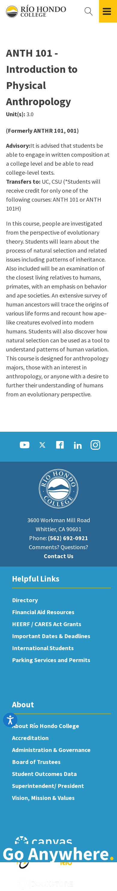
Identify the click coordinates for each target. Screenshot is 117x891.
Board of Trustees (36, 761)
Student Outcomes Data (44, 773)
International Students (43, 648)
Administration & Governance (51, 749)
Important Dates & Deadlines (51, 636)
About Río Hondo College (45, 726)
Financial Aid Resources (43, 612)
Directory (25, 600)
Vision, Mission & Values (43, 797)
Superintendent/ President (48, 785)
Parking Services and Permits (51, 660)
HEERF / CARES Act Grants (46, 624)
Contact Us (59, 556)
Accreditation (30, 738)
